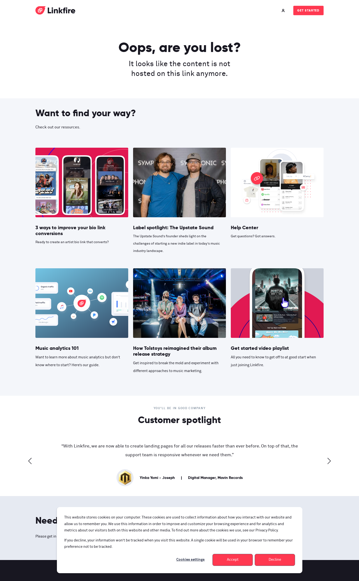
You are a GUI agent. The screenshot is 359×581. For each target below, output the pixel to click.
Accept (233, 559)
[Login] (284, 10)
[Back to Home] (55, 11)
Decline (275, 559)
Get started (308, 10)
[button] (30, 461)
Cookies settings (190, 559)
